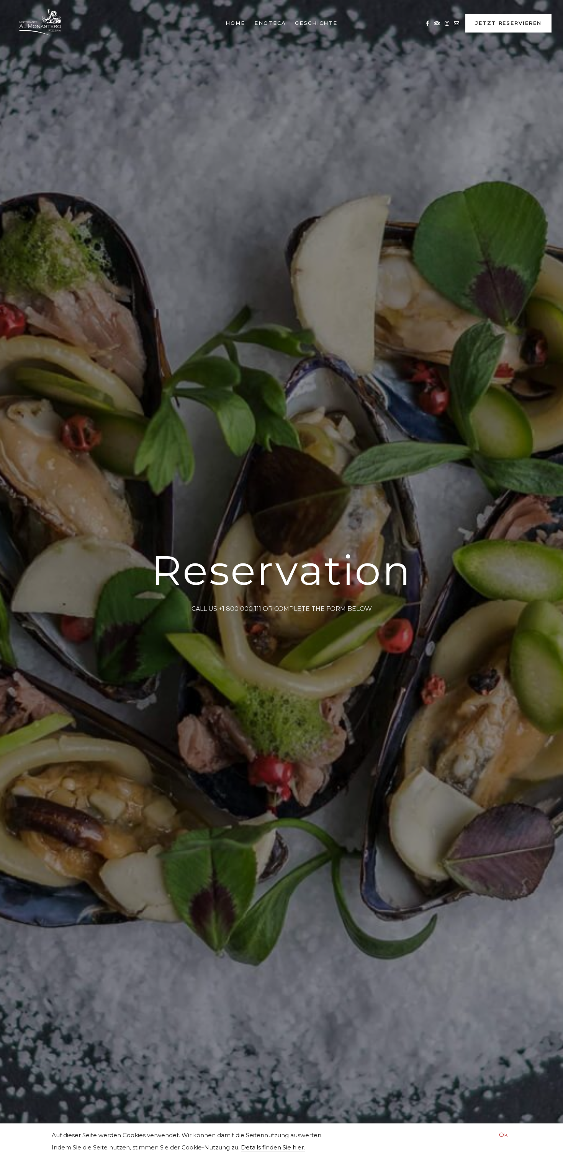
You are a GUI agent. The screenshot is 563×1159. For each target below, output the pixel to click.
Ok (503, 1134)
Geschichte (316, 23)
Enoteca (270, 23)
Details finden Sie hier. (273, 1147)
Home (235, 23)
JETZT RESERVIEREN (508, 23)
